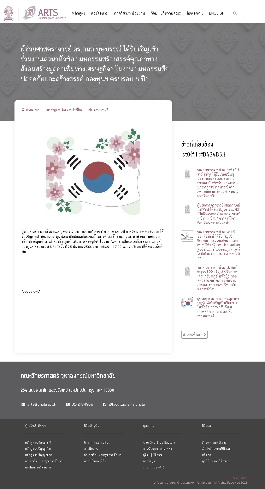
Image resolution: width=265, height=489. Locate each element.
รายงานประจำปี (153, 467)
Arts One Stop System (159, 442)
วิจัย (154, 13)
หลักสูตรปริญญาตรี (38, 442)
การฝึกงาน (91, 449)
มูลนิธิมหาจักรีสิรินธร (215, 461)
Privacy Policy (238, 477)
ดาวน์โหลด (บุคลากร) (157, 449)
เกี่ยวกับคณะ (171, 13)
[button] (235, 13)
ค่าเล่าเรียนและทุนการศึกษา (44, 461)
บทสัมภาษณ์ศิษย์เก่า (39, 467)
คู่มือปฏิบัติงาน (152, 455)
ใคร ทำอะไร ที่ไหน (72, 110)
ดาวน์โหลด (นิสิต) (96, 461)
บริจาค (206, 455)
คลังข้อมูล (149, 461)
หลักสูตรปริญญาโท (38, 449)
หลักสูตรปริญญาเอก (38, 455)
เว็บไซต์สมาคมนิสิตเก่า (217, 449)
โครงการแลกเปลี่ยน (97, 442)
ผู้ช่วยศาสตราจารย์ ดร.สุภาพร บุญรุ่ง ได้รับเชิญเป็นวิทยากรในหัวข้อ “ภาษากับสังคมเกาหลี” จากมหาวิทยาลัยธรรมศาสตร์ (218, 307)
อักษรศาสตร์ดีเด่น (214, 442)
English (217, 13)
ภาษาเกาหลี (101, 110)
